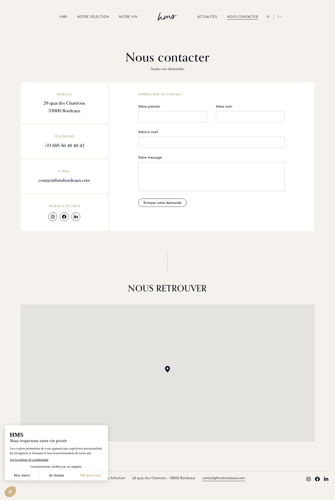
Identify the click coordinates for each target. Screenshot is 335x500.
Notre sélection (93, 16)
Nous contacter (242, 16)
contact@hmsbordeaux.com (64, 180)
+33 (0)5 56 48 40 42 (64, 145)
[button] (167, 369)
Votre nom (224, 106)
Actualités (207, 16)
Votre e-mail (148, 131)
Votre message (150, 157)
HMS (64, 16)
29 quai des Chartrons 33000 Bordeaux (64, 107)
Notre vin (128, 16)
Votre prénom (149, 106)
